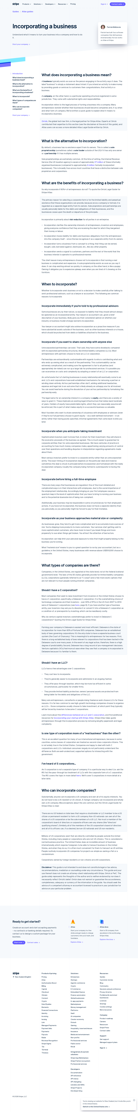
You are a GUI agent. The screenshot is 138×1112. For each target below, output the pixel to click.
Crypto (44, 1001)
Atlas (43, 980)
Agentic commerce (78, 983)
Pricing (73, 4)
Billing (44, 986)
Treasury (45, 1053)
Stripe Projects (76, 1088)
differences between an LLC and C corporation (82, 715)
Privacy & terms (106, 992)
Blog (101, 983)
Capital (44, 989)
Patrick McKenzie (114, 27)
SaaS (72, 1013)
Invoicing (45, 1016)
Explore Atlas (76, 942)
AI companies (76, 1016)
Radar (44, 1037)
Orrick (44, 121)
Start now (18, 942)
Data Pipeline (46, 1004)
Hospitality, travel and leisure (81, 1028)
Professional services (79, 1040)
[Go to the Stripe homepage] (15, 973)
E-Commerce (76, 989)
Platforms (74, 1010)
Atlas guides (27, 11)
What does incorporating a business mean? (23, 78)
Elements (45, 1007)
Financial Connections (50, 1010)
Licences (103, 1001)
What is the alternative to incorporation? (23, 85)
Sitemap (103, 1004)
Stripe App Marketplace (79, 1058)
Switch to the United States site (95, 1107)
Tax (43, 1046)
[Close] (133, 1100)
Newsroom (104, 1024)
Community (104, 986)
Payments (45, 1031)
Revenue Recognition (50, 1040)
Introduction (18, 73)
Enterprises (75, 977)
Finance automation (78, 995)
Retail (73, 1046)
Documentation (76, 1072)
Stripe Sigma (46, 1043)
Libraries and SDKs (78, 1085)
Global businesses (77, 998)
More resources (106, 1010)
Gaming (73, 1025)
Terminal (45, 1050)
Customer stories (106, 980)
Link (43, 1022)
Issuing (44, 1019)
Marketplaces (76, 1004)
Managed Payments (49, 1025)
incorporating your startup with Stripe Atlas (74, 718)
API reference (76, 1076)
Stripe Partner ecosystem (80, 1061)
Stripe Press (104, 1027)
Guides (16, 11)
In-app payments (77, 1001)
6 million (91, 165)
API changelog (76, 1082)
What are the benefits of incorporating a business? (23, 91)
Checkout (45, 992)
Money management (78, 1007)
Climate (44, 995)
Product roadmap (106, 1018)
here (77, 605)
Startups (74, 980)
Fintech (73, 1022)
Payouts (45, 1034)
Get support (104, 1039)
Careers (103, 1021)
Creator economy (77, 1019)
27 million (98, 162)
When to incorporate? (21, 96)
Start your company (20, 44)
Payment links (47, 1028)
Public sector (76, 1043)
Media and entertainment (80, 1034)
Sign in (103, 4)
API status (74, 1079)
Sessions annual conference (110, 989)
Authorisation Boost (49, 983)
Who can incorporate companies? (21, 107)
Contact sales (116, 4)
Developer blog (76, 1091)
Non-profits (75, 1037)
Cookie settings (106, 1007)
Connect (45, 998)
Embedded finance (78, 992)
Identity (44, 1013)
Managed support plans (108, 1042)
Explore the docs (106, 939)
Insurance (74, 1031)
